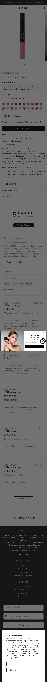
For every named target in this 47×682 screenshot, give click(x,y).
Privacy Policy (12, 658)
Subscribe (34, 346)
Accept (13, 664)
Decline (13, 670)
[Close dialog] (44, 333)
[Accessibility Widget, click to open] (43, 341)
